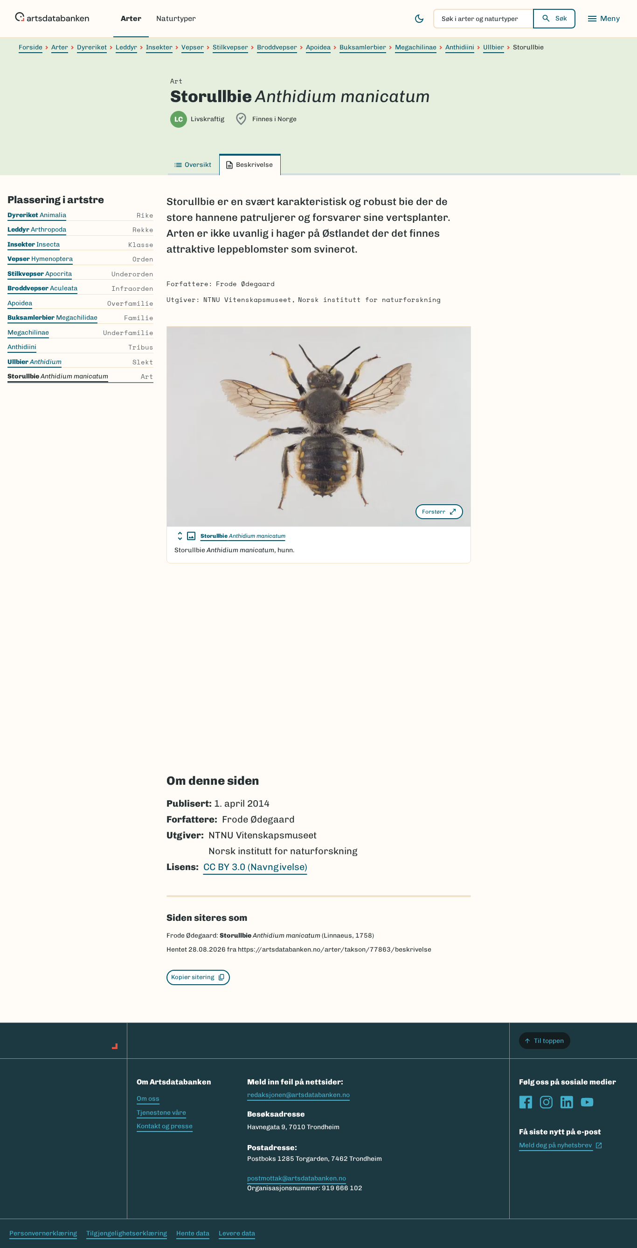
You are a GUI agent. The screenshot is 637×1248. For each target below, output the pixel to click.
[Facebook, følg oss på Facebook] (525, 1102)
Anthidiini (459, 47)
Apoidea (318, 47)
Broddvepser (277, 47)
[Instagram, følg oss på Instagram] (546, 1102)
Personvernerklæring (43, 1233)
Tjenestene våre (161, 1113)
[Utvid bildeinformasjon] (186, 536)
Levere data (237, 1233)
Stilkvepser (230, 47)
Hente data (192, 1233)
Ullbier (493, 47)
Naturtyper (176, 18)
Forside (30, 47)
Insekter (159, 47)
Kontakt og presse (165, 1126)
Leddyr (126, 47)
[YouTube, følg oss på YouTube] (587, 1102)
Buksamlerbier (362, 47)
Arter (131, 18)
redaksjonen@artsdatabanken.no (298, 1095)
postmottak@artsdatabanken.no (296, 1178)
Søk (561, 18)
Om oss (148, 1099)
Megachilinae (415, 47)
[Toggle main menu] (603, 18)
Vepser (192, 47)
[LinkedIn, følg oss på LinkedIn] (566, 1102)
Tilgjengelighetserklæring (126, 1233)
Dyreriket (92, 47)
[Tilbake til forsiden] (52, 19)
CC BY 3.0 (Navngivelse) (255, 866)
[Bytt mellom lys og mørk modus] (419, 18)
